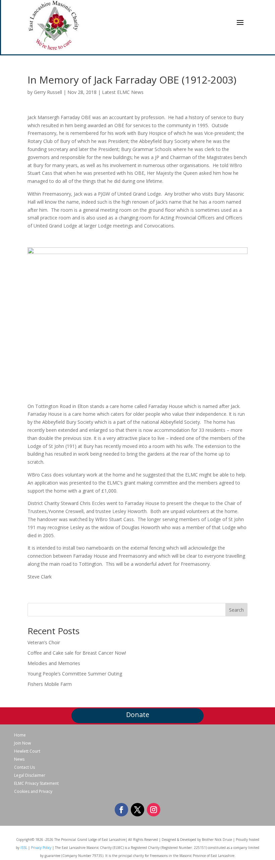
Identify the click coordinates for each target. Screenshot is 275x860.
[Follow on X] (137, 809)
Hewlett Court (27, 751)
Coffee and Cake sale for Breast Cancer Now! (77, 653)
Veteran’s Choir (44, 642)
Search (236, 610)
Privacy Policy (41, 847)
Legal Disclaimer (29, 775)
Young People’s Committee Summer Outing (75, 673)
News (19, 759)
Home (20, 735)
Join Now (22, 743)
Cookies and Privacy (33, 791)
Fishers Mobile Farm (50, 684)
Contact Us (24, 767)
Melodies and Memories (54, 663)
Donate (137, 714)
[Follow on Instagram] (153, 809)
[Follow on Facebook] (121, 809)
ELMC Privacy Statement (36, 783)
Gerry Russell (48, 92)
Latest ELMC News (123, 92)
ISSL (23, 847)
